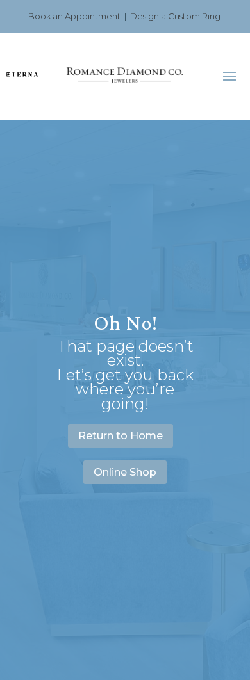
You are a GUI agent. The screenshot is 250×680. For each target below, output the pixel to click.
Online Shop (125, 472)
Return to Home (120, 436)
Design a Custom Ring (175, 16)
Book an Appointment (74, 16)
